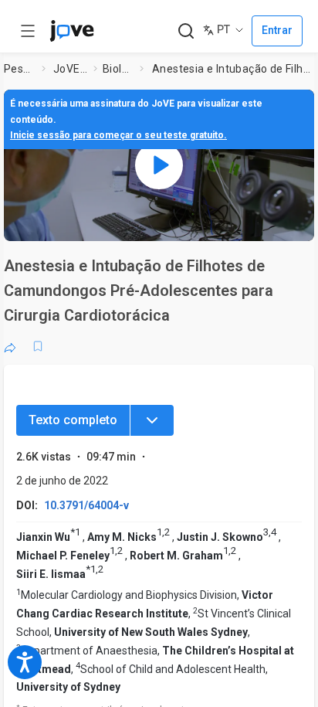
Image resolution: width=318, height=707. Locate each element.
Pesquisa (20, 69)
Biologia (118, 69)
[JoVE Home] (71, 31)
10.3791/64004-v (86, 505)
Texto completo (73, 420)
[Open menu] (27, 31)
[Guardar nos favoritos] (38, 346)
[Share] (10, 346)
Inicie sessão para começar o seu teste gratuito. (118, 135)
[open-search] (185, 31)
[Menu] (152, 420)
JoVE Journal (70, 69)
